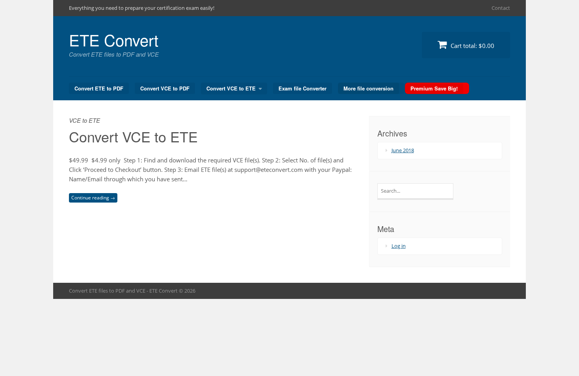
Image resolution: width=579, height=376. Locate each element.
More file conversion (368, 88)
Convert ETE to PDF (98, 88)
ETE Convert (113, 39)
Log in (399, 245)
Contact (501, 7)
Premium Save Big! (434, 88)
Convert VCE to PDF (164, 88)
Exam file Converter (302, 88)
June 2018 (403, 150)
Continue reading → (93, 197)
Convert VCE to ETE (231, 88)
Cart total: (471, 46)
